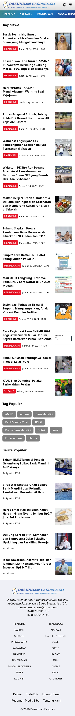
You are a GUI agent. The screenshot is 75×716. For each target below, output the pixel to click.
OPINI (55, 672)
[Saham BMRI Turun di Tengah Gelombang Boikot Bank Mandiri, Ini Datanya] (63, 466)
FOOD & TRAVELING (19, 666)
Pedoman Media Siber (26, 700)
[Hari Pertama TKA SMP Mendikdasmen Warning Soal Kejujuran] (63, 94)
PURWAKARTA (19, 642)
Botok (42, 430)
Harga (33, 438)
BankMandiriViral (16, 422)
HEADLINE (8, 14)
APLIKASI (56, 629)
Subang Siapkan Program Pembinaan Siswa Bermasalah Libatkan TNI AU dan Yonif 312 (24, 232)
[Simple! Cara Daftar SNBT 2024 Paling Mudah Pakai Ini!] (63, 262)
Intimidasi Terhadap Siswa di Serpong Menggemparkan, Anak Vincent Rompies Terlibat (25, 308)
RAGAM (55, 654)
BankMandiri (44, 414)
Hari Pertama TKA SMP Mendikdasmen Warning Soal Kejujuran (23, 91)
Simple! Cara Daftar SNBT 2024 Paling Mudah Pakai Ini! (24, 257)
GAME (55, 642)
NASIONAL (10, 155)
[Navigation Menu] (71, 5)
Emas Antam (13, 438)
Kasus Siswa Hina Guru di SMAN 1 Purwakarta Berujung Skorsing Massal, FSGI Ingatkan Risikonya (26, 65)
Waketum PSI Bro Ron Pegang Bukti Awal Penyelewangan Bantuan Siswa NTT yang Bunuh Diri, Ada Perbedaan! (25, 173)
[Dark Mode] (64, 5)
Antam (24, 414)
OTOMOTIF (55, 678)
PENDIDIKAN (45, 14)
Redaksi (18, 694)
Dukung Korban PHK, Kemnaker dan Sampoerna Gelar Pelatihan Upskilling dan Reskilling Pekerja (26, 538)
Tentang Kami (52, 700)
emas (56, 430)
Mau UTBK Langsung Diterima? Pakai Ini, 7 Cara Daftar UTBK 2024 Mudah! (26, 282)
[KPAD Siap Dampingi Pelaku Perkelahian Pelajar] (63, 387)
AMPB (9, 414)
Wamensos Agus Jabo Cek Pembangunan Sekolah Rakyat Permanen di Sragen (24, 144)
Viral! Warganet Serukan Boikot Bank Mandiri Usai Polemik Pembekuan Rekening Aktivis (25, 488)
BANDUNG (19, 654)
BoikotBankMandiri (18, 430)
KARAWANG (19, 648)
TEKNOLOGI (56, 623)
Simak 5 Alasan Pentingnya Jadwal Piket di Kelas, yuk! (27, 360)
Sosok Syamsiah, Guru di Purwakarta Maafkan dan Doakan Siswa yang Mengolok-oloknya (27, 38)
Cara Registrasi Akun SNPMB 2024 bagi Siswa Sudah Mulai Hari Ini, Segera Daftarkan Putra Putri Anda (27, 335)
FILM (56, 660)
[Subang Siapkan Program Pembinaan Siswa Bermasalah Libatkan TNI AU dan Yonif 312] (63, 235)
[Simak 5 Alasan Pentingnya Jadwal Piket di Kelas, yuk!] (63, 364)
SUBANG (9, 391)
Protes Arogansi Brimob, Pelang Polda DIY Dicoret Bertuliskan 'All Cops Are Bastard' (26, 118)
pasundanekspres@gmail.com (38, 607)
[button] (26, 14)
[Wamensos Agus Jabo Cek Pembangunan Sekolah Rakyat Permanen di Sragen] (63, 147)
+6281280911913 (37, 611)
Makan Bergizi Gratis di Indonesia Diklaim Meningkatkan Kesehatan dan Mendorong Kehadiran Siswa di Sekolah (27, 203)
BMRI (38, 422)
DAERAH (25, 14)
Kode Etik (32, 694)
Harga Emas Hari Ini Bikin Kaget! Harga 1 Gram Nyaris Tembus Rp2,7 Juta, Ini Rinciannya (27, 513)
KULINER (19, 678)
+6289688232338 (37, 615)
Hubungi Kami (50, 694)
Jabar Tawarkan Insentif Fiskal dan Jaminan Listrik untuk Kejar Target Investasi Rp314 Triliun (27, 563)
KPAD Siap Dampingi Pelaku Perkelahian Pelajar (22, 382)
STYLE (55, 648)
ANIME (56, 666)
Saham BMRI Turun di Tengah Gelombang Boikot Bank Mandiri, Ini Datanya (26, 463)
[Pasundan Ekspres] (28, 5)
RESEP (19, 672)
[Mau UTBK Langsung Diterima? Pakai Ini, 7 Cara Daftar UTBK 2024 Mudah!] (63, 284)
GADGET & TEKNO (55, 636)
